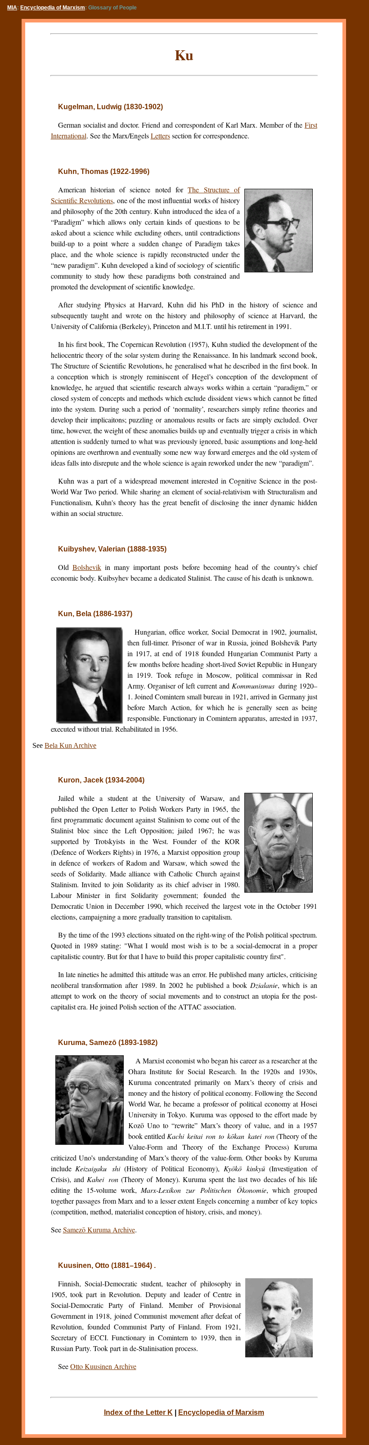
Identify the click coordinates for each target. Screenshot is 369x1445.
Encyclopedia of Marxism (52, 7)
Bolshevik (86, 567)
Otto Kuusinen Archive (103, 1366)
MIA (12, 7)
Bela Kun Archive (70, 745)
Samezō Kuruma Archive (99, 1229)
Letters (160, 135)
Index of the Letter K (138, 1412)
